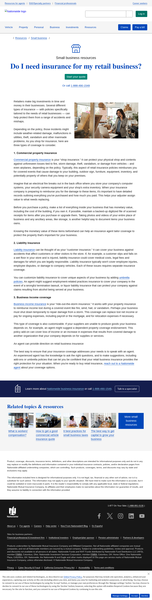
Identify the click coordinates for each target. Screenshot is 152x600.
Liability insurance (24, 249)
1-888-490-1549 (80, 85)
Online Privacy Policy (73, 576)
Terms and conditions (104, 568)
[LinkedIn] (131, 516)
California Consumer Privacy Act (59, 568)
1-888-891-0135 (136, 506)
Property (23, 27)
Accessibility (84, 568)
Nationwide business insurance (65, 388)
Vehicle (9, 27)
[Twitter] (110, 516)
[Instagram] (121, 516)
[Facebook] (99, 516)
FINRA (19, 554)
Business (55, 27)
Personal (39, 27)
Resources (90, 27)
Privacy (10, 568)
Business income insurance (30, 304)
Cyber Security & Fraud (29, 568)
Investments (72, 27)
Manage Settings (120, 595)
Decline (144, 595)
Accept (134, 595)
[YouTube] (142, 516)
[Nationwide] (14, 512)
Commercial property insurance (32, 159)
